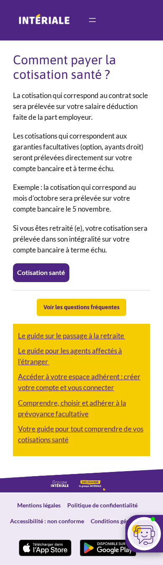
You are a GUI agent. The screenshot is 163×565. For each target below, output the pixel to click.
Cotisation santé (41, 272)
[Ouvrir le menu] (92, 20)
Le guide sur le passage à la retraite (71, 335)
